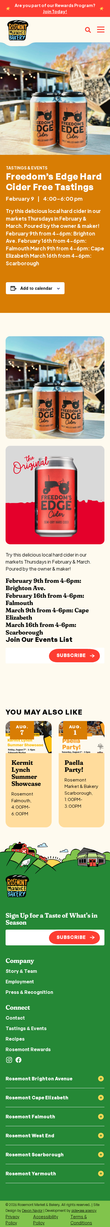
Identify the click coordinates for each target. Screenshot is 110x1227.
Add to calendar (36, 288)
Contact (15, 1018)
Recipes (15, 1039)
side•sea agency (84, 1210)
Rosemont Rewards (28, 1049)
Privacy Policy (12, 1219)
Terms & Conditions (81, 1219)
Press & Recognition (29, 992)
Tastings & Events (27, 167)
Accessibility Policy (45, 1219)
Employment (20, 982)
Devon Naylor (32, 1210)
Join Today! (55, 11)
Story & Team (21, 971)
